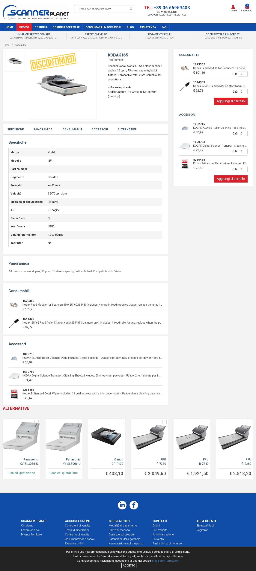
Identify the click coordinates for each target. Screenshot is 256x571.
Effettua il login (206, 525)
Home (9, 27)
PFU (161, 461)
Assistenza (148, 27)
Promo (24, 27)
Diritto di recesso (119, 530)
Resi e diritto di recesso (167, 543)
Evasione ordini (74, 543)
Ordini (156, 525)
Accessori (100, 129)
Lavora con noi (30, 530)
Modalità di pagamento (123, 525)
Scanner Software (66, 27)
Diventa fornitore (31, 534)
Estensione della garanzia (124, 539)
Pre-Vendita (160, 530)
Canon (117, 461)
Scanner (41, 27)
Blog (130, 27)
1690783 (28, 371)
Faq (164, 27)
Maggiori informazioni (165, 560)
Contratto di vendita (77, 534)
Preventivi (159, 539)
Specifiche (15, 129)
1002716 (28, 354)
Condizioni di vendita (77, 525)
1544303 (28, 319)
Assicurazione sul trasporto (126, 543)
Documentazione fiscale (80, 539)
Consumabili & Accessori (103, 27)
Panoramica (43, 129)
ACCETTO (129, 565)
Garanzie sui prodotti (122, 534)
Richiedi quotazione (21, 473)
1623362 (28, 301)
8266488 (28, 389)
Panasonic (29, 461)
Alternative (127, 129)
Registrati (202, 530)
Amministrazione (163, 534)
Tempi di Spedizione (77, 530)
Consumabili (72, 129)
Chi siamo (27, 525)
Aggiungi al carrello (231, 101)
